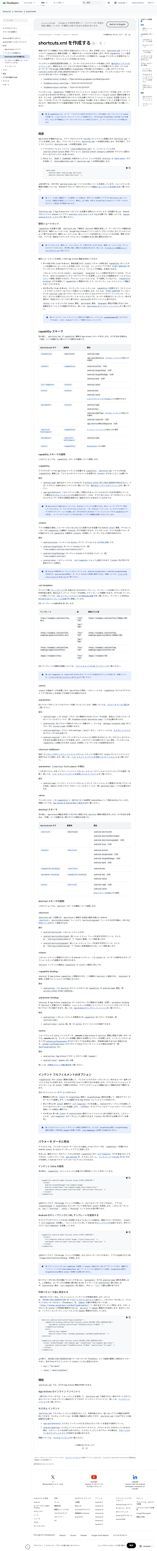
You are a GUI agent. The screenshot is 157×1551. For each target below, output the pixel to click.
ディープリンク (57, 590)
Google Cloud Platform (100, 1535)
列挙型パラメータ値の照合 (59, 1065)
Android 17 (99, 1502)
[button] (15, 46)
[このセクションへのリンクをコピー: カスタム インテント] (62, 1408)
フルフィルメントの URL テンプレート (91, 666)
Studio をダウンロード (124, 1515)
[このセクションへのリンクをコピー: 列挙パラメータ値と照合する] (70, 1292)
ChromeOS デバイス (82, 1510)
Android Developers (45, 35)
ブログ (36, 1522)
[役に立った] (126, 34)
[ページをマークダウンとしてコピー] (101, 43)
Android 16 (99, 1506)
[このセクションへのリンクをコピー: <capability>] (52, 466)
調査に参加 (140, 1517)
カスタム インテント (113, 358)
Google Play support (143, 1513)
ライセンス (50, 1545)
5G (55, 1521)
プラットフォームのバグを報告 (145, 1503)
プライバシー (59, 1517)
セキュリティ (38, 1511)
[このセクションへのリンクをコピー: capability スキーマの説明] (67, 454)
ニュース (37, 1519)
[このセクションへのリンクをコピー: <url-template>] (55, 585)
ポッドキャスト (39, 1526)
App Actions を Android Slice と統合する (69, 803)
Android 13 (99, 1517)
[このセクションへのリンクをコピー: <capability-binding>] (60, 971)
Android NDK (120, 1519)
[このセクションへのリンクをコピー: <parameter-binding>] (61, 998)
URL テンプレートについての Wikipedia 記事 (75, 596)
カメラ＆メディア (60, 1513)
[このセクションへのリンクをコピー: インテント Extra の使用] (66, 1166)
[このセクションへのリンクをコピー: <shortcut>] (51, 913)
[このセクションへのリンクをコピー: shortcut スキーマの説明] (66, 901)
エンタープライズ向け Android (42, 1507)
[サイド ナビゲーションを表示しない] (27, 1547)
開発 (43, 3)
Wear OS (78, 1506)
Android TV (79, 1517)
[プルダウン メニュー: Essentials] (35, 3)
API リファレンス (122, 1512)
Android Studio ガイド (124, 1504)
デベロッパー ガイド (123, 1508)
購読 (131, 1545)
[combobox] (93, 3)
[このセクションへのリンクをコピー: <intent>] (48, 523)
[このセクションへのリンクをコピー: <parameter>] (53, 700)
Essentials (28, 3)
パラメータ (50, 754)
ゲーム (56, 1502)
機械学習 (57, 1506)
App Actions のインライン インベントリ (103, 306)
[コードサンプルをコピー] (129, 168)
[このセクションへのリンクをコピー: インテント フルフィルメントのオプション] (93, 1074)
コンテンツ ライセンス (72, 1458)
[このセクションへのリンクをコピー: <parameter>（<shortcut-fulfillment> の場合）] (88, 766)
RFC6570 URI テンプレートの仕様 (52, 599)
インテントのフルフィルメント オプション (64, 677)
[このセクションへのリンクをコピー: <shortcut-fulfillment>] (62, 749)
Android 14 (99, 1513)
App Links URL (71, 1157)
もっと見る (58, 3)
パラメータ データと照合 (117, 705)
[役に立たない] (129, 34)
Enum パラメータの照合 (102, 893)
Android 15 (99, 1510)
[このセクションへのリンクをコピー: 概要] (46, 134)
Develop (7, 12)
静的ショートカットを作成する (106, 187)
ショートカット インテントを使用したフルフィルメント (94, 757)
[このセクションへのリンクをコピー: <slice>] (47, 795)
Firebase (84, 1535)
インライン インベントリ (96, 430)
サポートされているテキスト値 (84, 1300)
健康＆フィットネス (61, 1510)
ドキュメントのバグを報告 (145, 1509)
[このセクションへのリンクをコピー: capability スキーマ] (65, 331)
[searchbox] (15, 20)
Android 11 (99, 1524)
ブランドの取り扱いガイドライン (68, 1545)
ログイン (151, 3)
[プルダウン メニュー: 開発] (48, 3)
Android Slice (92, 446)
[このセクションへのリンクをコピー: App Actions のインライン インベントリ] (82, 1391)
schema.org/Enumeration (56, 1041)
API (111, 317)
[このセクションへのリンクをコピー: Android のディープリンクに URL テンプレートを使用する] (101, 1215)
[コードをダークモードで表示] (127, 168)
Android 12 (99, 1521)
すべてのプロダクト (120, 1535)
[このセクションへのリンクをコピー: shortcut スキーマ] (59, 809)
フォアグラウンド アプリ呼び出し (99, 399)
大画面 (77, 1502)
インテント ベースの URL (109, 1157)
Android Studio (138, 3)
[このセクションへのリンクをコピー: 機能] (46, 1380)
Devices (19, 12)
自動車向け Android (82, 1513)
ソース (36, 1515)
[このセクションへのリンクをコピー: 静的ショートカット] (61, 224)
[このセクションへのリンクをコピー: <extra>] (48, 686)
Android (37, 1502)
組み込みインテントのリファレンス (105, 485)
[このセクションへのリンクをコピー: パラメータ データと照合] (71, 1142)
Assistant (31, 12)
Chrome (73, 1535)
